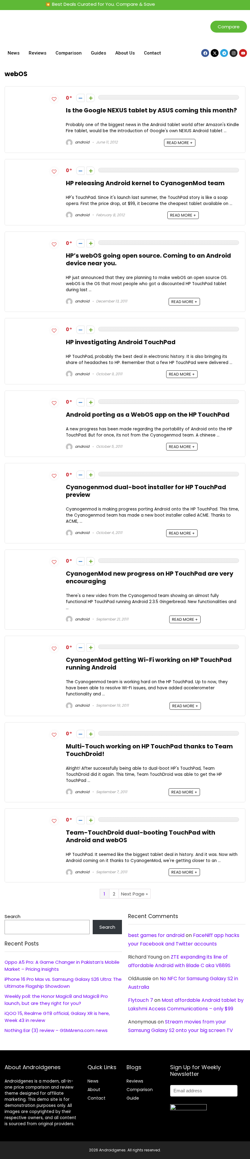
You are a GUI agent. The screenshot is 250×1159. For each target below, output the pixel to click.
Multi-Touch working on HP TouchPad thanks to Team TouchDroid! (149, 750)
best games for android (156, 935)
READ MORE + (180, 143)
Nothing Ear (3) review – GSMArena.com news (56, 1030)
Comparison (68, 53)
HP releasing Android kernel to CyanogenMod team (145, 183)
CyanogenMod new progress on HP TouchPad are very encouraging (149, 577)
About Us (125, 53)
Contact (152, 53)
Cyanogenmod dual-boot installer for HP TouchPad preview (146, 491)
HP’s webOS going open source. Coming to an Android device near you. (148, 259)
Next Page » (134, 894)
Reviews (37, 53)
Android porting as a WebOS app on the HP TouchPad (148, 415)
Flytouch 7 (140, 1000)
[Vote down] (80, 98)
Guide (133, 1098)
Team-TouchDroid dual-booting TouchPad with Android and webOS (140, 836)
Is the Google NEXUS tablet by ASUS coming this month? (151, 110)
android (81, 142)
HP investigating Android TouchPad (121, 342)
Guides (98, 53)
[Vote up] (91, 98)
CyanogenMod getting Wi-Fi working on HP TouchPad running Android (149, 664)
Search (12, 916)
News (14, 53)
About (94, 1090)
